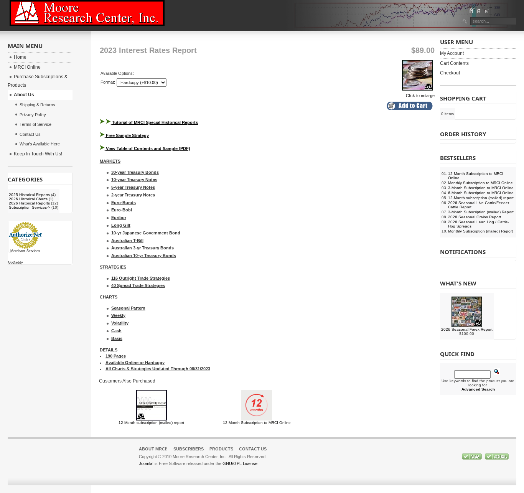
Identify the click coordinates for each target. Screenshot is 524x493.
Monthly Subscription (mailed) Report (480, 231)
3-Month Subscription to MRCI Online (481, 188)
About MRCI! (153, 449)
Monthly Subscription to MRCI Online (480, 183)
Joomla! (146, 463)
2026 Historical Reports (29, 203)
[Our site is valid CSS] (472, 458)
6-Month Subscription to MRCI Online (481, 193)
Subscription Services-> (29, 207)
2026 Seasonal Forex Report (467, 329)
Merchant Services (25, 251)
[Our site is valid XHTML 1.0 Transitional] (497, 458)
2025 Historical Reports (29, 195)
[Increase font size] (472, 10)
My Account (452, 53)
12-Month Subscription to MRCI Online (257, 422)
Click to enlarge (420, 95)
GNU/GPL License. (240, 463)
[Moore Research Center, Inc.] (87, 13)
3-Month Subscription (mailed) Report (481, 212)
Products (221, 449)
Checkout (450, 73)
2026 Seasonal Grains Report (474, 217)
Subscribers (188, 449)
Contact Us (253, 449)
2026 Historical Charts (28, 199)
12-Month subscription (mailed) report (151, 422)
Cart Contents (454, 63)
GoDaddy (15, 262)
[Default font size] (479, 10)
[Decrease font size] (486, 10)
